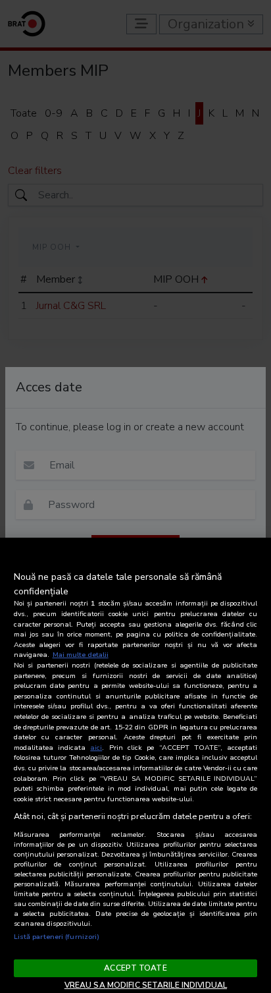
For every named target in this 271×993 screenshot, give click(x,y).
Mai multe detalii (81, 655)
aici (96, 747)
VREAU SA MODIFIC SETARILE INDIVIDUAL (145, 985)
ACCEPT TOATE (135, 968)
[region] (135, 765)
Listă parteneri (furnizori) (57, 937)
